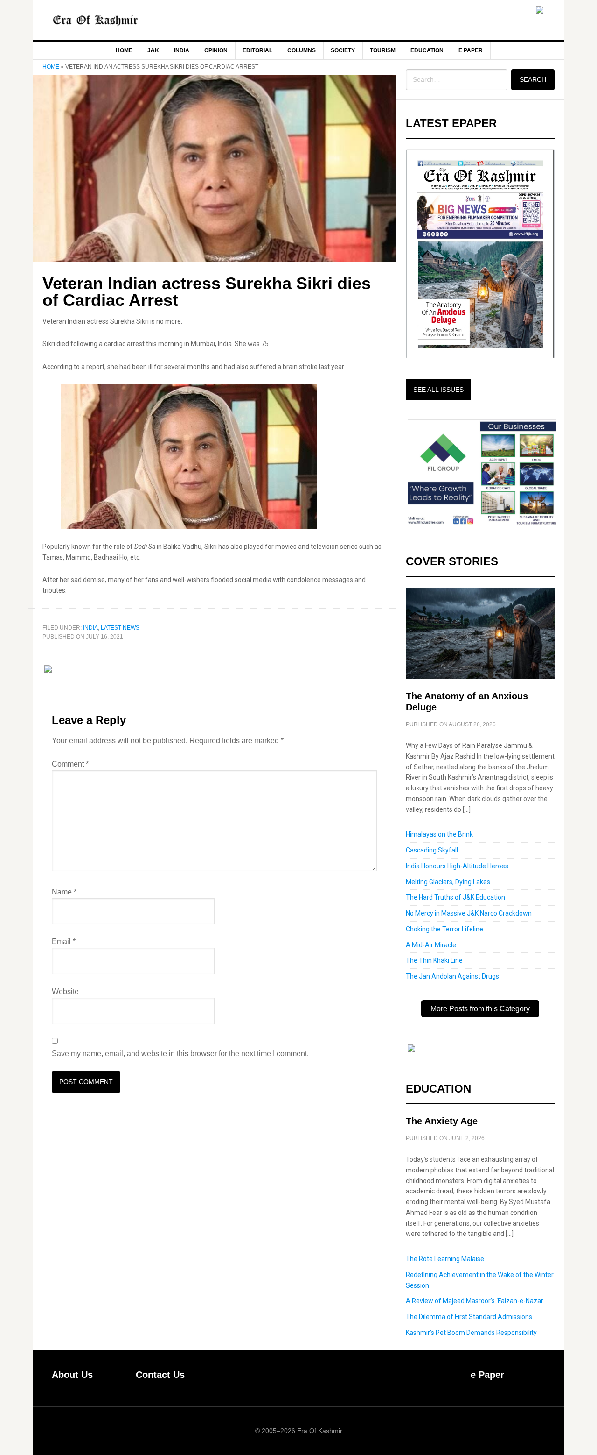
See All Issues (438, 389)
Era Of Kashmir (112, 20)
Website (65, 991)
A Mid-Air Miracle (431, 945)
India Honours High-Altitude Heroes (457, 866)
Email (64, 941)
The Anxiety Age (442, 1121)
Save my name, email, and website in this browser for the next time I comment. (180, 1054)
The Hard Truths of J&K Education (455, 897)
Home (50, 67)
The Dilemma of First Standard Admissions (469, 1316)
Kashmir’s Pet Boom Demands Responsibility (471, 1332)
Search (533, 79)
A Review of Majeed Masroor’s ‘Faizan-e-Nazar (474, 1301)
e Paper (487, 1375)
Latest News (120, 628)
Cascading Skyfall (432, 850)
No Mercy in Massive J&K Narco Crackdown (469, 913)
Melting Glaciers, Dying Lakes (448, 882)
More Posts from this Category (480, 1009)
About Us (72, 1375)
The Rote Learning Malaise (445, 1259)
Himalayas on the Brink (439, 834)
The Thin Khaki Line (434, 960)
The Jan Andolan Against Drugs (452, 976)
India (90, 628)
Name (64, 892)
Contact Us (160, 1375)
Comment (70, 764)
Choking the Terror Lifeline (444, 929)
